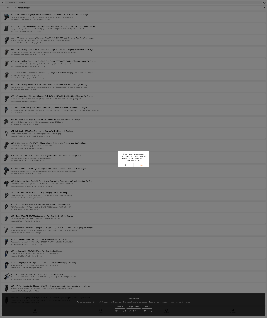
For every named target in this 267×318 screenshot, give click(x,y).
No (126, 165)
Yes (141, 165)
